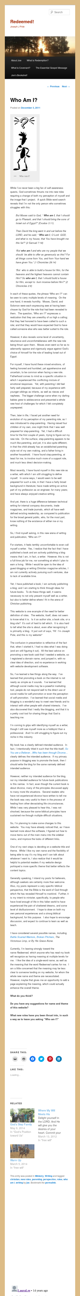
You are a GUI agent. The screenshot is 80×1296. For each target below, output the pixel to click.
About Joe (16, 60)
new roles (26, 1179)
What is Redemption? (38, 60)
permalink (50, 1182)
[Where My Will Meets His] (52, 1125)
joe (28, 1182)
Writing (48, 1176)
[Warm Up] (22, 1151)
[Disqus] (40, 1234)
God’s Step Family (21, 1124)
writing (19, 1182)
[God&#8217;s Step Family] (22, 1115)
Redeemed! (22, 21)
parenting (37, 1179)
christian (15, 1179)
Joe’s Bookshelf (19, 75)
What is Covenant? (20, 67)
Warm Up (15, 1160)
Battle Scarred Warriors (22, 937)
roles (59, 1179)
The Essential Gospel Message (51, 67)
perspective (49, 1179)
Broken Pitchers (45, 937)
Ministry (39, 1176)
